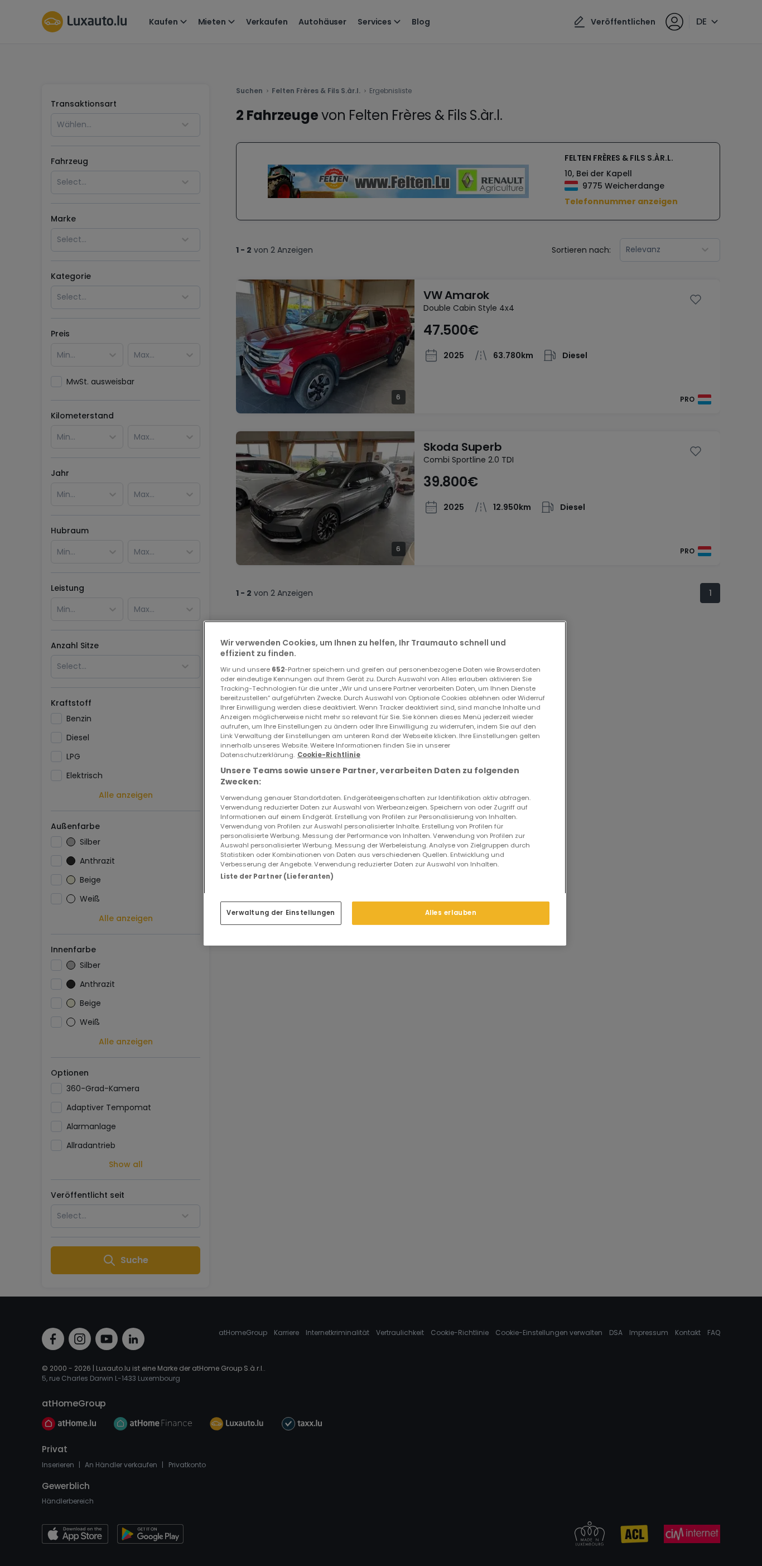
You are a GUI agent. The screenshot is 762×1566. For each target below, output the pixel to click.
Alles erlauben (451, 912)
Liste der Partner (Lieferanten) (277, 875)
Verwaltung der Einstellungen (280, 912)
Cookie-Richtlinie (328, 754)
